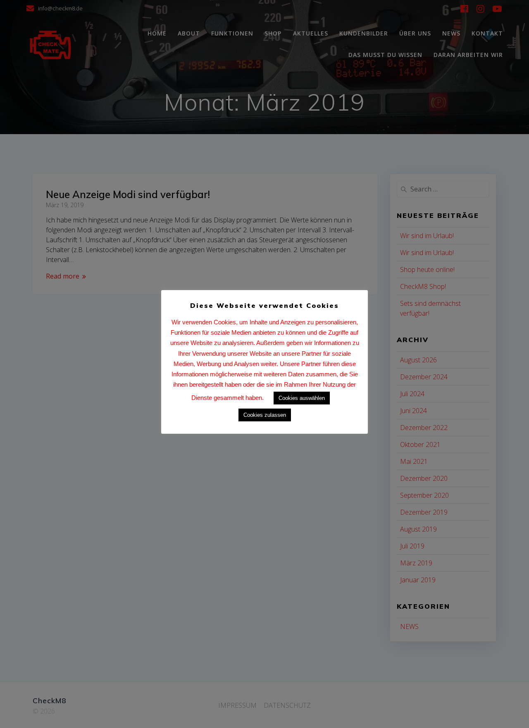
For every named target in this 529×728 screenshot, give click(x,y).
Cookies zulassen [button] (264, 415)
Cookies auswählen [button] (302, 398)
